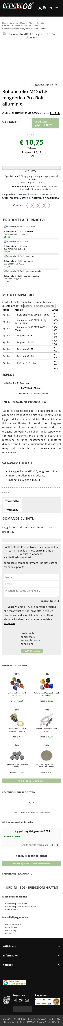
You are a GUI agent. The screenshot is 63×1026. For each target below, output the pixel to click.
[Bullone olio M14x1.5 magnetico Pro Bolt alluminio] (17, 690)
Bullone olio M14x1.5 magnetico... (17, 694)
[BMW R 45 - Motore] (31, 383)
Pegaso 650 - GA (25, 356)
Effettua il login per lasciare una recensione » (31, 863)
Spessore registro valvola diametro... (17, 765)
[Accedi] (40, 9)
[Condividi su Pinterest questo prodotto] (41, 205)
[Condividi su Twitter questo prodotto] (35, 205)
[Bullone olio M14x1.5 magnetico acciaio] (17, 725)
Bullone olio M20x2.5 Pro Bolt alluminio (46, 694)
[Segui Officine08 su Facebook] (15, 1000)
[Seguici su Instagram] (21, 1000)
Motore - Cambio (36, 23)
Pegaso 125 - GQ (25, 342)
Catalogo (14, 23)
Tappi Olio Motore (30, 25)
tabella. (38, 554)
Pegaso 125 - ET (25, 335)
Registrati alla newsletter (22, 1009)
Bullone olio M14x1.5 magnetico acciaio (17, 729)
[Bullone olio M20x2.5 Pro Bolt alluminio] (46, 690)
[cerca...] (51, 9)
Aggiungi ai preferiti (45, 84)
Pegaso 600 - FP (25, 349)
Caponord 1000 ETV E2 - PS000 (33, 314)
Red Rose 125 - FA (26, 362)
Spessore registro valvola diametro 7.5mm (46, 765)
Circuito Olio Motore (11, 25)
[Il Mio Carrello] (45, 11)
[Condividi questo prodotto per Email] (47, 205)
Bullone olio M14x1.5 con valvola (46, 729)
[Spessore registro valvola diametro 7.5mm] (46, 761)
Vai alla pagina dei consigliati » (32, 780)
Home (5, 23)
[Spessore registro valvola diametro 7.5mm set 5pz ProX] (17, 761)
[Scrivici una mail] (27, 1000)
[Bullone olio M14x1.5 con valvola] (46, 725)
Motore (23, 23)
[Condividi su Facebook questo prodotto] (29, 205)
